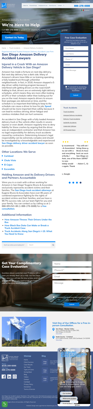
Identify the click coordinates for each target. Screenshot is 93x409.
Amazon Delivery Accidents (72, 115)
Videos (26, 377)
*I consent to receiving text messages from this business (76, 89)
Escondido (9, 169)
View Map (59, 333)
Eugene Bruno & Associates (8, 5)
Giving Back (28, 372)
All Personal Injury (69, 130)
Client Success (52, 5)
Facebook (4, 377)
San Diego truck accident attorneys (33, 190)
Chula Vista (10, 160)
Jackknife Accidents (69, 122)
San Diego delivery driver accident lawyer (23, 143)
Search (63, 5)
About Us (25, 5)
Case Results (28, 365)
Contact (60, 5)
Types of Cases (29, 369)
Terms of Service (29, 389)
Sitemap (27, 356)
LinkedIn (9, 377)
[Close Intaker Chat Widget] (87, 350)
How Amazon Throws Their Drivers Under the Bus (28, 221)
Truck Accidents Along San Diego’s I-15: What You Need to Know (28, 232)
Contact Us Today (14, 37)
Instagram (15, 377)
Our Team (27, 367)
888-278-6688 (82, 5)
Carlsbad (8, 156)
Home (4, 48)
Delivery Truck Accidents (71, 119)
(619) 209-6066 (9, 365)
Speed (48, 106)
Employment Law (43, 5)
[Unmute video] (60, 350)
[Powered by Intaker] (77, 405)
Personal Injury (33, 5)
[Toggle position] (83, 350)
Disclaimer (27, 387)
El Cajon (8, 164)
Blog (44, 356)
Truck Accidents (14, 48)
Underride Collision (69, 126)
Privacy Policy (28, 384)
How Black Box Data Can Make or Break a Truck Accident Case (27, 226)
